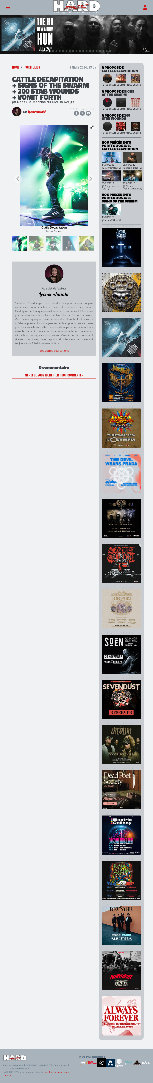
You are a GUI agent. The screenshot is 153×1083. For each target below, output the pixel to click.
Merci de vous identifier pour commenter (54, 375)
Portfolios (32, 67)
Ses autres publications (54, 350)
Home (15, 67)
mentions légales (53, 1072)
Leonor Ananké (37, 111)
